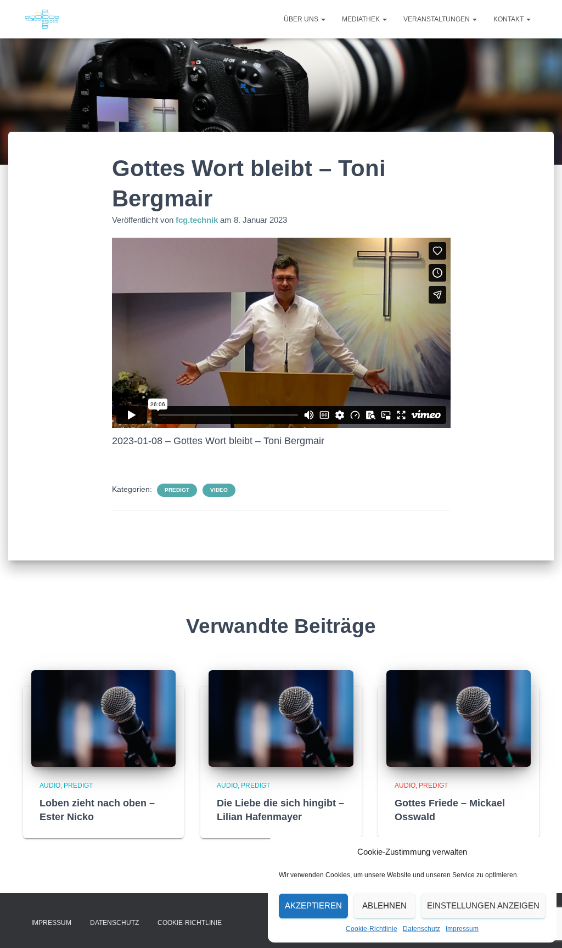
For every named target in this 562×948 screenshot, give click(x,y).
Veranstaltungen (437, 19)
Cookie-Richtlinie (371, 929)
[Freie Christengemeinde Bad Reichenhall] (42, 19)
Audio (50, 785)
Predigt (177, 490)
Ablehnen (384, 905)
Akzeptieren (313, 905)
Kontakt (509, 19)
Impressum (462, 929)
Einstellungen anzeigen (483, 905)
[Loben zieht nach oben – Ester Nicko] (103, 718)
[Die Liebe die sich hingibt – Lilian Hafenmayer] (281, 718)
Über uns (302, 19)
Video (219, 490)
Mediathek (361, 19)
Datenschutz (421, 929)
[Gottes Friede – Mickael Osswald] (458, 718)
